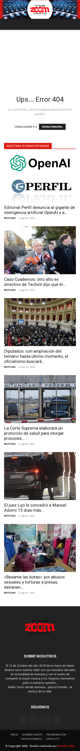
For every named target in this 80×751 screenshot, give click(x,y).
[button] (7, 24)
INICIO (14, 734)
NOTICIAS (10, 218)
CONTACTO (52, 739)
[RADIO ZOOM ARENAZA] (40, 9)
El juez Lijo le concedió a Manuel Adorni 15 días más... (35, 508)
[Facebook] (23, 719)
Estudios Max (66, 746)
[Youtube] (57, 719)
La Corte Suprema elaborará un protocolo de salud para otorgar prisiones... (34, 433)
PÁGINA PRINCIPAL (52, 126)
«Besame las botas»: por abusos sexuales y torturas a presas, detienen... (34, 582)
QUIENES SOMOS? (32, 734)
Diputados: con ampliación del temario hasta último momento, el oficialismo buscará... (36, 356)
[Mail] (45, 719)
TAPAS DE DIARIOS (31, 739)
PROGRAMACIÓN (56, 734)
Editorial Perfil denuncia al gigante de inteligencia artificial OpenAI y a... (39, 210)
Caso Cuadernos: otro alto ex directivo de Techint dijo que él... (35, 282)
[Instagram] (34, 719)
